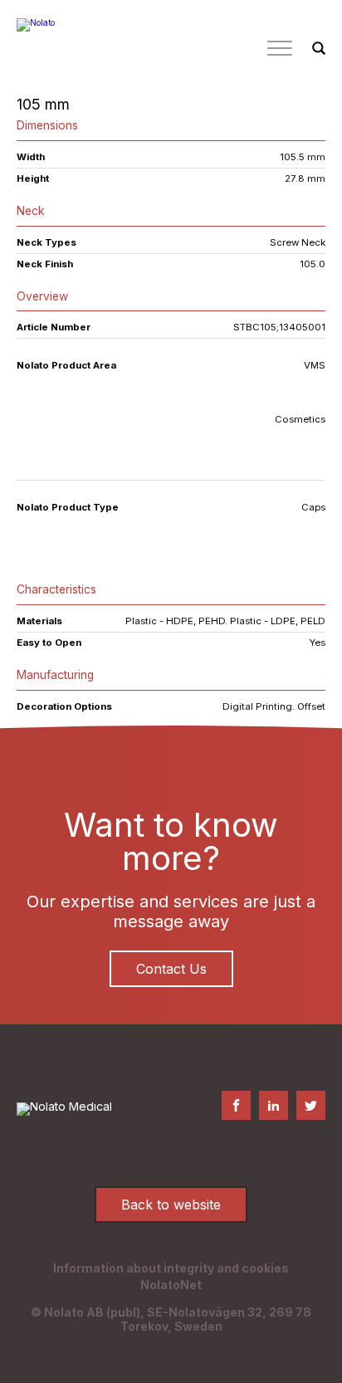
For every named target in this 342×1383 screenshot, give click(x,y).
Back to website (171, 1204)
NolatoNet (171, 1285)
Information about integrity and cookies (171, 1268)
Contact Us (171, 968)
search (318, 49)
